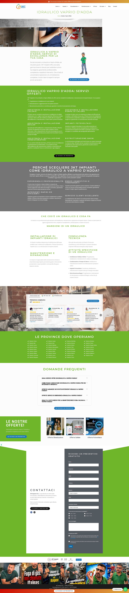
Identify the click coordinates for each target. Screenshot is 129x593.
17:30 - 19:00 (73, 518)
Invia (71, 546)
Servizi (57, 6)
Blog (109, 6)
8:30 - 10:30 (73, 513)
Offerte (95, 6)
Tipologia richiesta (73, 504)
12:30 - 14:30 (73, 515)
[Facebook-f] (31, 512)
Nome (70, 461)
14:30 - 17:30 (89, 515)
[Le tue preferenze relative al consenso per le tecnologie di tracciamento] (1, 445)
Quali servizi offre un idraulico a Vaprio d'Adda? (59, 378)
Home (59, 16)
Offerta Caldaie (75, 437)
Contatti (115, 6)
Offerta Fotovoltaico (95, 437)
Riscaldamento (74, 6)
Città (70, 497)
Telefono (71, 483)
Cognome (71, 469)
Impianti (65, 6)
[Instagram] (34, 512)
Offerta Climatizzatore (55, 437)
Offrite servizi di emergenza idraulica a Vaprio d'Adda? (62, 395)
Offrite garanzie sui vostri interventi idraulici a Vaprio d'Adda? (62, 389)
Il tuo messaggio (72, 521)
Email (70, 476)
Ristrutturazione (85, 6)
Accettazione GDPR (73, 533)
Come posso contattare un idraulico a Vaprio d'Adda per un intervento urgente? (64, 383)
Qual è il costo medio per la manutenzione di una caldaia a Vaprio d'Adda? (63, 401)
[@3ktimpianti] (49, 559)
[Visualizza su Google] (31, 309)
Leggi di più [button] (32, 321)
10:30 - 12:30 (89, 513)
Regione (71, 490)
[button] (28, 315)
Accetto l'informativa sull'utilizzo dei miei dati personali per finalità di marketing (84, 542)
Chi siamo (102, 6)
